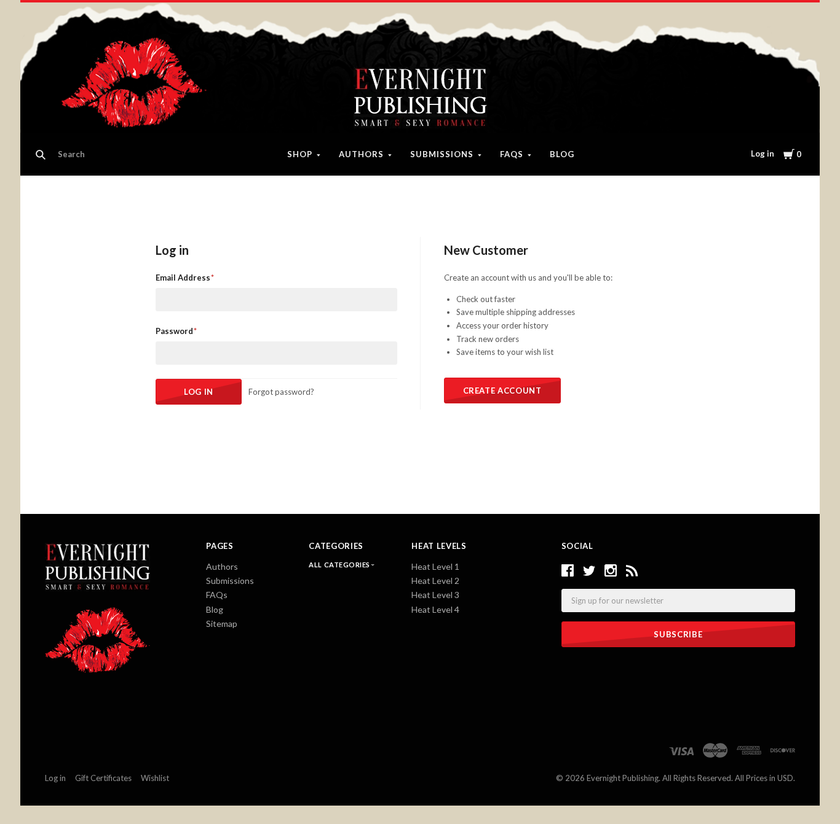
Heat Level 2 (435, 580)
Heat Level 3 (435, 594)
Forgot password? (281, 392)
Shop (299, 154)
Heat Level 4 (435, 609)
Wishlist (155, 778)
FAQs (511, 154)
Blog (562, 154)
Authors (361, 154)
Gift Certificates (103, 778)
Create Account (502, 390)
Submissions (441, 154)
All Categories (340, 565)
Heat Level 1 (435, 566)
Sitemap (221, 623)
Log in (762, 153)
